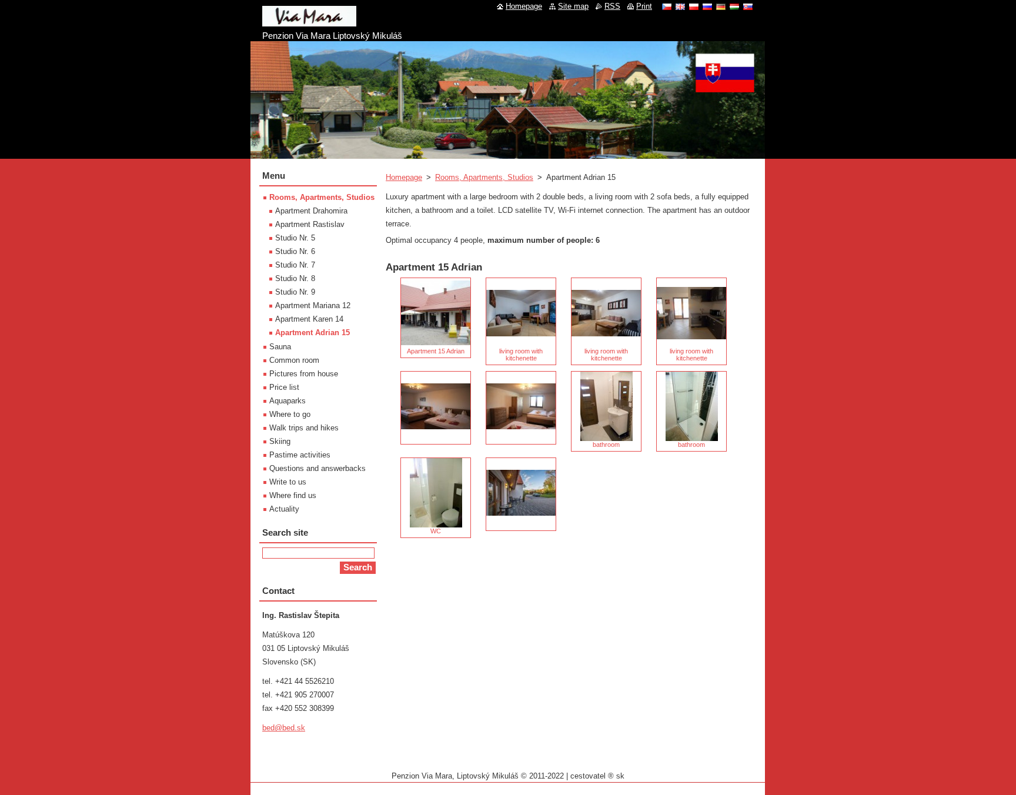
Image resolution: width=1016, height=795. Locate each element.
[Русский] (707, 6)
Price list (284, 387)
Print (644, 6)
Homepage (404, 177)
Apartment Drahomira (311, 210)
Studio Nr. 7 (295, 264)
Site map (573, 6)
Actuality (284, 509)
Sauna (280, 346)
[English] (680, 6)
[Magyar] (734, 6)
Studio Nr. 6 (295, 251)
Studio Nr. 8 (295, 278)
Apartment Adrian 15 (312, 332)
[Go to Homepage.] (309, 21)
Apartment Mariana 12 (312, 305)
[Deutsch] (721, 6)
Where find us (292, 495)
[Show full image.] (435, 408)
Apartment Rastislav (310, 224)
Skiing (279, 441)
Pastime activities (299, 454)
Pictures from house (303, 373)
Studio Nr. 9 (295, 292)
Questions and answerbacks (317, 468)
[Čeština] (666, 6)
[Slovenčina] (748, 6)
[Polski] (693, 6)
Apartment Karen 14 (309, 319)
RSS (612, 6)
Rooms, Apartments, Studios (484, 177)
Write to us (287, 481)
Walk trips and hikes (304, 427)
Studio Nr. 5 (295, 237)
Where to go (289, 414)
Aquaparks (287, 400)
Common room (294, 360)
